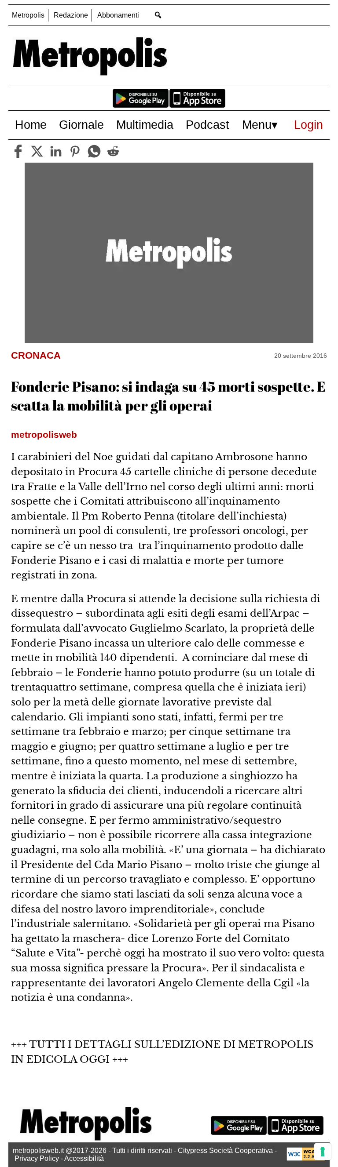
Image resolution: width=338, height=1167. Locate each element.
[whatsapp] (94, 151)
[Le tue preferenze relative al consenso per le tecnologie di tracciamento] (322, 1151)
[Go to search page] (157, 15)
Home (31, 124)
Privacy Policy (37, 1158)
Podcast (207, 124)
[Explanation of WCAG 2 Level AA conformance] (306, 1158)
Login (308, 124)
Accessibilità (84, 1158)
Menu (257, 124)
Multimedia (144, 124)
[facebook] (18, 151)
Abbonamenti (118, 15)
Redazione (71, 15)
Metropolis (28, 15)
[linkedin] (56, 151)
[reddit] (113, 151)
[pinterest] (75, 151)
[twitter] (37, 151)
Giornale (81, 124)
